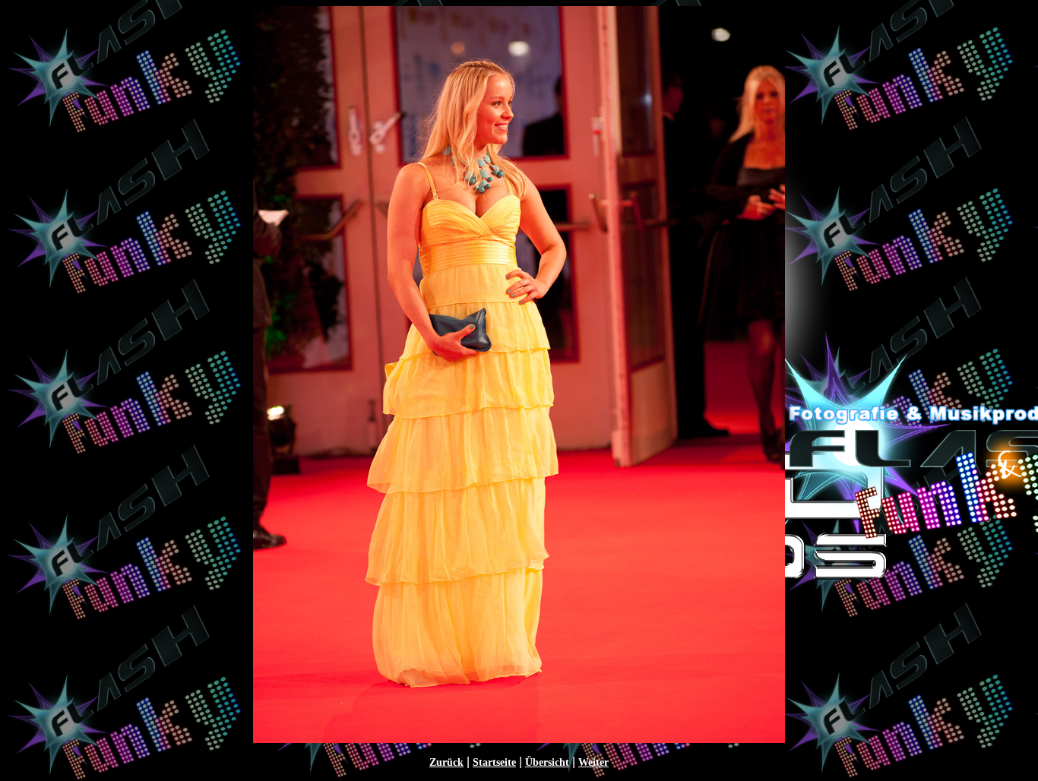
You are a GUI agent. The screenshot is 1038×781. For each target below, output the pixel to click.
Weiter (593, 762)
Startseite (494, 762)
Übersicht (547, 762)
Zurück (446, 762)
